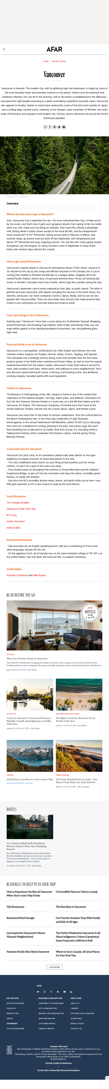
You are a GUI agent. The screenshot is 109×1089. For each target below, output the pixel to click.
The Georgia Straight (18, 502)
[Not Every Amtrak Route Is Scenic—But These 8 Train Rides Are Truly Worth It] (79, 756)
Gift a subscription (48, 1008)
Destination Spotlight (68, 714)
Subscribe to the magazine (51, 1003)
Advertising (76, 1018)
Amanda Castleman (17, 575)
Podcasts (11, 1008)
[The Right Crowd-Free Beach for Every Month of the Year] (79, 695)
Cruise (10, 775)
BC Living (12, 515)
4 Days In (11, 714)
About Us (75, 1003)
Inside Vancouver (16, 521)
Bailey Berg (36, 865)
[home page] (54, 49)
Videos (10, 1018)
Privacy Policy (77, 1024)
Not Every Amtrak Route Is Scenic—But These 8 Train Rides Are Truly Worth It (76, 781)
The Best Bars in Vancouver (71, 906)
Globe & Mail (13, 527)
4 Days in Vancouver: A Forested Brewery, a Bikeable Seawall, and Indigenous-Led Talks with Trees (29, 720)
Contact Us (76, 1029)
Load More (54, 967)
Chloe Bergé (35, 728)
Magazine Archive (47, 1018)
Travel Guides (58, 61)
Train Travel (62, 775)
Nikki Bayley (39, 575)
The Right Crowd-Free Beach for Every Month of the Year (75, 719)
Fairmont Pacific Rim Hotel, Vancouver (28, 951)
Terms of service (46, 1029)
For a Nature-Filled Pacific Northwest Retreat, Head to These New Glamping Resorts (26, 846)
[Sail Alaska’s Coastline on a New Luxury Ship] (30, 756)
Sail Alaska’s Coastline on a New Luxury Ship (30, 779)
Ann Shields (32, 669)
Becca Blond (82, 725)
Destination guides (15, 1003)
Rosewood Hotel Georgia (20, 918)
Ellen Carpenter (83, 786)
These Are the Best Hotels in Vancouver (27, 658)
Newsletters (13, 1013)
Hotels (10, 654)
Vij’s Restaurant (15, 906)
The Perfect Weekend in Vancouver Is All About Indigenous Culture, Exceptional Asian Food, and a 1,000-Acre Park (78, 936)
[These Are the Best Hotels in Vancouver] (54, 625)
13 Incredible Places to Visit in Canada (77, 891)
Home (46, 61)
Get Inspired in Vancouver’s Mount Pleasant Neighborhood (26, 934)
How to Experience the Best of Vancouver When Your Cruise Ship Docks (29, 893)
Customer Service (47, 1024)
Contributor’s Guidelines (82, 1013)
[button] (58, 1063)
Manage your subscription (51, 1013)
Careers (74, 1008)
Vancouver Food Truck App (21, 509)
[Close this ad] (107, 1078)
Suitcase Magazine (15, 1029)
